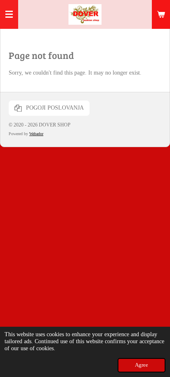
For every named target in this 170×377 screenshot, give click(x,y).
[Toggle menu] (9, 14)
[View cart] (161, 14)
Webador (36, 133)
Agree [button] (141, 365)
